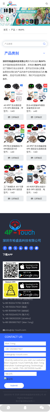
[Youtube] (21, 248)
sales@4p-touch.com (15, 330)
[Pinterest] (31, 248)
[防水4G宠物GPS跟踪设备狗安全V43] (36, 92)
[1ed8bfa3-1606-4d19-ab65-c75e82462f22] (21, 270)
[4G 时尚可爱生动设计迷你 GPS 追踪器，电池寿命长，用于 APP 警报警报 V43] (36, 173)
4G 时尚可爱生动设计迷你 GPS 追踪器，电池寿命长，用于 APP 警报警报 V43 (36, 188)
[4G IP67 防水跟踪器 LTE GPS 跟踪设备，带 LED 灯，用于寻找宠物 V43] (13, 92)
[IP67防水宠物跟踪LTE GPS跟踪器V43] (13, 133)
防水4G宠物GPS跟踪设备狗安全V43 (36, 106)
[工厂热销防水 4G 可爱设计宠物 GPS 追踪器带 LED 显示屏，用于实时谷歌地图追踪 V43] (13, 173)
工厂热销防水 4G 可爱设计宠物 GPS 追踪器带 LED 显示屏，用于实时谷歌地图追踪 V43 (13, 188)
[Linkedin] (10, 248)
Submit (14, 385)
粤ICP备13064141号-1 (25, 401)
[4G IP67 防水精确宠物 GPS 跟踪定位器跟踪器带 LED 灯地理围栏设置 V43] (36, 133)
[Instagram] (26, 248)
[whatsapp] (36, 248)
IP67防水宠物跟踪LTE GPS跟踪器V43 (13, 147)
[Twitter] (15, 248)
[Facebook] (5, 248)
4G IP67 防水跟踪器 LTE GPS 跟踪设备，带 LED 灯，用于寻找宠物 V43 (13, 106)
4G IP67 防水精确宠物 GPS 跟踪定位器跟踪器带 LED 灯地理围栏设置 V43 (36, 147)
